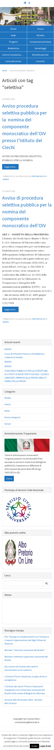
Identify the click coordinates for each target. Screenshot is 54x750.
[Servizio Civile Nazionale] (18, 509)
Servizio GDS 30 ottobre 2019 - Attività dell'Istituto (23, 701)
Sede (13, 35)
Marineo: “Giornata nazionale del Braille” (24, 650)
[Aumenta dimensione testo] (29, 3)
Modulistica (13, 48)
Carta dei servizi (13, 61)
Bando (6, 179)
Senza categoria (12, 417)
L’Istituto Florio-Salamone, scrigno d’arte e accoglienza (25, 678)
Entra (9, 478)
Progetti (13, 41)
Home (13, 28)
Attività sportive (40, 54)
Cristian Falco (38, 176)
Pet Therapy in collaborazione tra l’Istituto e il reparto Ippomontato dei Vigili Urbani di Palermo (26, 640)
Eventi (7, 404)
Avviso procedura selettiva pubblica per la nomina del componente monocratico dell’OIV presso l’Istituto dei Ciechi (24, 126)
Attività (40, 35)
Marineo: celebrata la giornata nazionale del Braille (26, 658)
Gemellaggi (40, 48)
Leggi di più (45, 746)
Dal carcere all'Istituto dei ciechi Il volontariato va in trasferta (21, 668)
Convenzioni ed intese (40, 41)
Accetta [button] (34, 746)
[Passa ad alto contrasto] (25, 3)
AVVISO (8, 349)
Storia (40, 28)
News (7, 410)
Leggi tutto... (10, 166)
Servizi (7, 423)
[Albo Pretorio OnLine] (18, 552)
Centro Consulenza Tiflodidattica (14, 54)
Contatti (40, 61)
